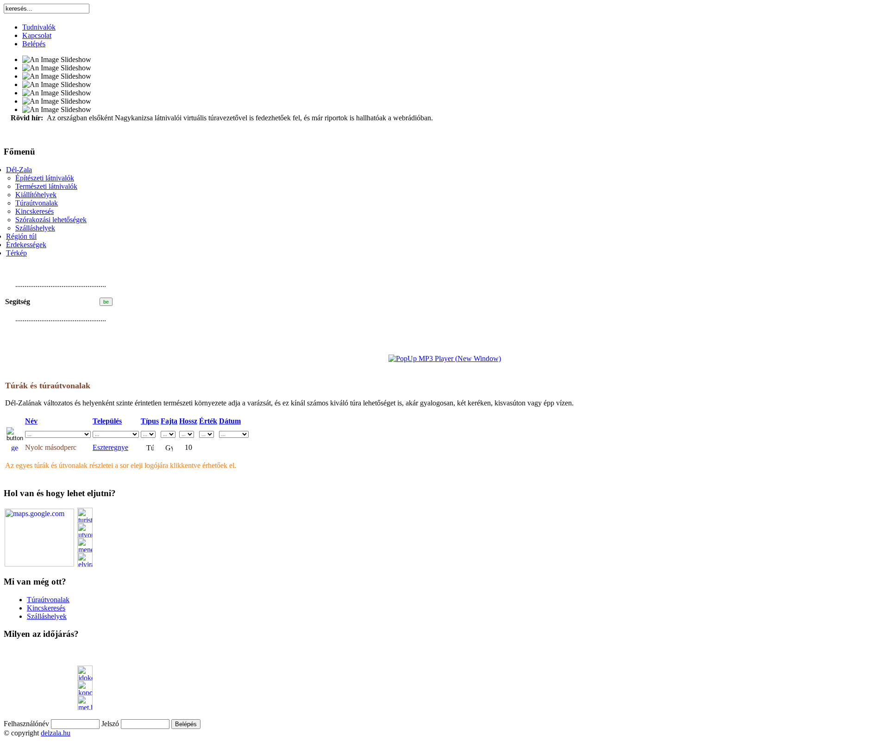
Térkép (16, 253)
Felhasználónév (26, 724)
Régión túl (21, 236)
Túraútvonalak (36, 203)
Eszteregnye (110, 447)
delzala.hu (55, 733)
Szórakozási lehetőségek (51, 220)
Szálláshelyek (35, 228)
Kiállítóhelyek (35, 195)
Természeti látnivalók (46, 186)
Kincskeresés (34, 211)
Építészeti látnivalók (44, 178)
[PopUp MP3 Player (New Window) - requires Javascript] (444, 358)
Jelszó (110, 724)
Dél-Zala (19, 170)
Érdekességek (26, 245)
